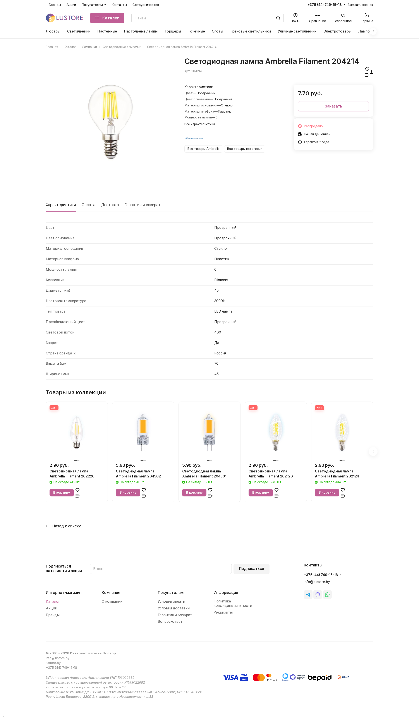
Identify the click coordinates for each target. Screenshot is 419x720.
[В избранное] (367, 69)
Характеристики (61, 205)
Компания (111, 592)
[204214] (110, 121)
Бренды (53, 615)
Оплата (88, 205)
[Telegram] (308, 594)
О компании (112, 601)
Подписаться (251, 568)
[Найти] (278, 18)
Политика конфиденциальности (233, 603)
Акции (51, 608)
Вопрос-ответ (170, 621)
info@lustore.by (317, 582)
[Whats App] (327, 594)
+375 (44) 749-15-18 (324, 5)
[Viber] (317, 594)
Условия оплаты (171, 601)
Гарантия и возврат (143, 205)
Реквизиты (223, 612)
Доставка (110, 205)
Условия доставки (174, 608)
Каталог (53, 601)
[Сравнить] (367, 75)
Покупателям (171, 592)
